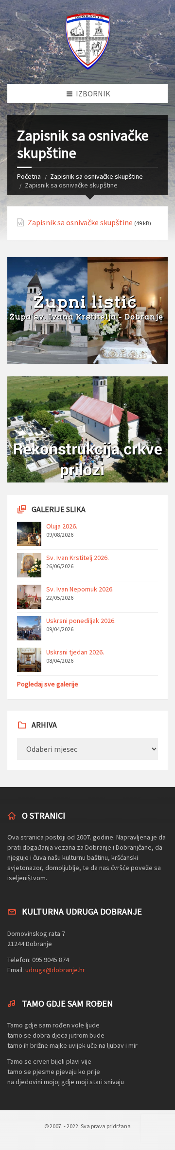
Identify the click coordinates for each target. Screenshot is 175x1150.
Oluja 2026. (61, 526)
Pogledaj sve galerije (47, 684)
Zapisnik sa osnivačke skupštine (96, 176)
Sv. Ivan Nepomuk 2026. (80, 589)
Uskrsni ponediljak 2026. (81, 620)
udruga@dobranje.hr (55, 969)
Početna (29, 176)
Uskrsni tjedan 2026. (75, 652)
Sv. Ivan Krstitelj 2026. (77, 557)
